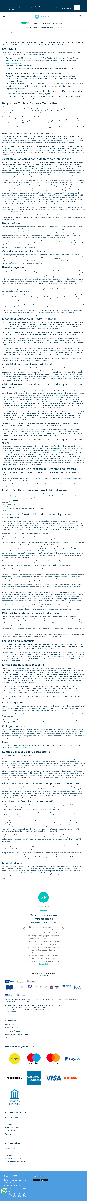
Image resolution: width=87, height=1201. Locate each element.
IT (75, 8)
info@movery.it (10, 9)
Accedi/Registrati (67, 8)
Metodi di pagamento (19, 1046)
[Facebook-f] (14, 1195)
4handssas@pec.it (13, 63)
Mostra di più (43, 964)
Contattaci (11, 1020)
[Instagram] (19, 1195)
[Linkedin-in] (24, 1195)
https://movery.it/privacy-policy (13, 231)
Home (4, 33)
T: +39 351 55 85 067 (12, 7)
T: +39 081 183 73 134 (10, 5)
